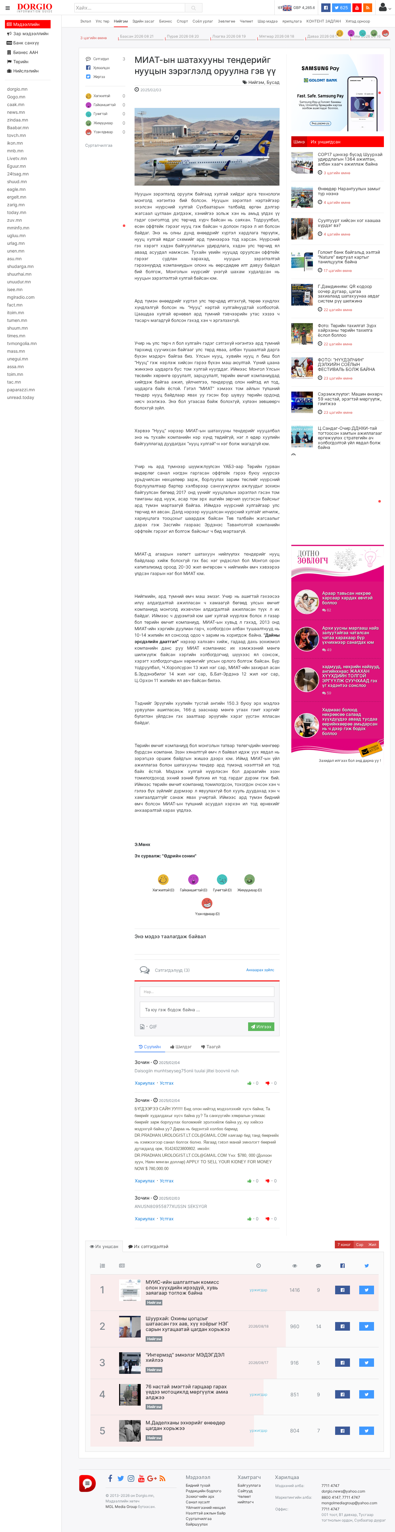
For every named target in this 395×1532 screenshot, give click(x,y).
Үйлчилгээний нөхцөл (206, 1507)
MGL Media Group (121, 1506)
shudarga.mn (20, 266)
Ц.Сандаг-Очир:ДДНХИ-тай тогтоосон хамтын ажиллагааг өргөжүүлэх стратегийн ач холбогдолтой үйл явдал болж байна (350, 437)
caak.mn (15, 104)
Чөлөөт (246, 21)
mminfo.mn (18, 227)
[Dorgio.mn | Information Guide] (87, 1483)
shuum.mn (17, 328)
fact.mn (15, 304)
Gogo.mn (16, 96)
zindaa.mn (17, 119)
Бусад (273, 82)
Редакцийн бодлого (203, 1491)
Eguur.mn (16, 166)
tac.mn (14, 381)
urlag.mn (16, 243)
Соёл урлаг (203, 21)
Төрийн (20, 61)
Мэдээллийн (26, 24)
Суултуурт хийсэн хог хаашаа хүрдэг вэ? (349, 223)
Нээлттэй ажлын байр (206, 1513)
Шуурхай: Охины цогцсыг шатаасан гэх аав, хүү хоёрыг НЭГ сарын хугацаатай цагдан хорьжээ (188, 1323)
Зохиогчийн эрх (200, 1496)
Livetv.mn (17, 158)
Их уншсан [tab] (106, 1246)
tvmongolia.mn (22, 343)
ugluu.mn (16, 235)
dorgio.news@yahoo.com (343, 1491)
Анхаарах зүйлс (260, 969)
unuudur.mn (19, 281)
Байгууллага (249, 1485)
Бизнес (165, 21)
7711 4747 (330, 1485)
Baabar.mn (18, 127)
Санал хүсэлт (198, 1502)
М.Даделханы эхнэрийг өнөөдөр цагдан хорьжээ (185, 1425)
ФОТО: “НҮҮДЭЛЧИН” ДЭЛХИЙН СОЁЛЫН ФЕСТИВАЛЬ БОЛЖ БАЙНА (346, 364)
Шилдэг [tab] (183, 1046)
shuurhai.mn (19, 274)
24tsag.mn (18, 173)
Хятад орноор (358, 21)
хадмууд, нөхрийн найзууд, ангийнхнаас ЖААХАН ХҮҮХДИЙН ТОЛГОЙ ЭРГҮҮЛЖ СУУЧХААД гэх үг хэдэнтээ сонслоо (351, 676)
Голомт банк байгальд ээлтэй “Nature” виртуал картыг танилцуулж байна (349, 256)
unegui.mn (17, 358)
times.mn (16, 335)
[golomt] (337, 92)
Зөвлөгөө (226, 21)
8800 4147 (331, 1497)
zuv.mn (14, 220)
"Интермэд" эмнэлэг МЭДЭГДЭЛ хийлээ (185, 1357)
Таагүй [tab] (212, 1046)
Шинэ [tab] (299, 141)
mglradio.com (21, 297)
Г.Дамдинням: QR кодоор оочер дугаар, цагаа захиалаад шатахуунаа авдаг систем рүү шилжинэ (349, 293)
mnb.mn (15, 150)
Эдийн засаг (143, 21)
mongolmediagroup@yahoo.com (349, 1503)
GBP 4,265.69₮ (302, 7)
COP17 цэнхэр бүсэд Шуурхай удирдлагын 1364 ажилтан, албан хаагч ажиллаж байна (350, 159)
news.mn (16, 112)
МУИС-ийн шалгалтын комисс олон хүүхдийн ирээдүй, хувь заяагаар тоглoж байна (182, 1287)
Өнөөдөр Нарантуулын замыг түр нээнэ (349, 191)
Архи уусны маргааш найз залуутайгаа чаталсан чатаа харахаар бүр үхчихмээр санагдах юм (350, 635)
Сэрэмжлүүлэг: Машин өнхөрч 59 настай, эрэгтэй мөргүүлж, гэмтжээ (350, 398)
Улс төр (102, 21)
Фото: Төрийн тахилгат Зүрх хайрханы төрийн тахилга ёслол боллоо (347, 330)
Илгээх (263, 1026)
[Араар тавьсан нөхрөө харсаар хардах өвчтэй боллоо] (306, 601)
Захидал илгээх (310, 742)
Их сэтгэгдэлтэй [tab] (150, 1246)
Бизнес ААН (25, 52)
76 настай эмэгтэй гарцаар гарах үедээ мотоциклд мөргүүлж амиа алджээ (187, 1391)
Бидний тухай (198, 1485)
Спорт (182, 21)
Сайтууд (245, 1491)
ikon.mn (15, 143)
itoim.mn (15, 312)
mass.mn (16, 351)
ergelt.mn (16, 196)
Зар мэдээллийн (30, 33)
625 (343, 7)
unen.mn (15, 250)
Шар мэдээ (268, 21)
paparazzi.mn (21, 389)
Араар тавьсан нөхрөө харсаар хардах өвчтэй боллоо (347, 597)
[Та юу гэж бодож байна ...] (207, 1010)
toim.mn (15, 374)
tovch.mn (16, 135)
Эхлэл (85, 21)
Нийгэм (121, 21)
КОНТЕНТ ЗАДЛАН (323, 21)
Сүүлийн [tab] (152, 1046)
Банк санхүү (25, 42)
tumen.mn (17, 320)
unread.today (20, 397)
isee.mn (15, 289)
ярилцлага (292, 21)
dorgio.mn (17, 89)
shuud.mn (17, 181)
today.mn (16, 212)
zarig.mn (16, 204)
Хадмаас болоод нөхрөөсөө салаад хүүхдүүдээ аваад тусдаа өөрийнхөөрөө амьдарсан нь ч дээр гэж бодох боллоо (349, 721)
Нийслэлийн (25, 70)
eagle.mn (16, 189)
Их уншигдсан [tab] (325, 141)
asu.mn (14, 258)
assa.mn (15, 366)
